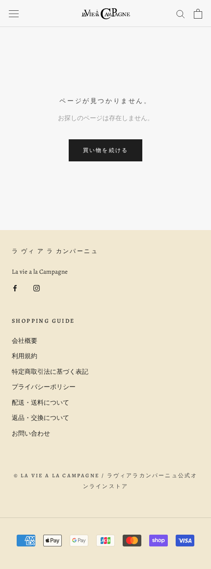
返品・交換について (40, 418)
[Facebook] (15, 287)
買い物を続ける (105, 150)
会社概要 (24, 340)
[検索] (180, 13)
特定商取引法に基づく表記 (50, 371)
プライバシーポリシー (44, 387)
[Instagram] (36, 287)
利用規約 (24, 356)
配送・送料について (40, 402)
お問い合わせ (31, 433)
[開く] (14, 13)
